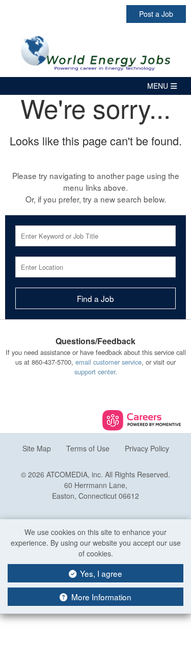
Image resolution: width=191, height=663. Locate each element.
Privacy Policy (147, 448)
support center (94, 371)
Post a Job (156, 14)
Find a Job (95, 298)
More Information (100, 596)
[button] (95, 86)
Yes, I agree (100, 573)
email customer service (108, 362)
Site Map (36, 448)
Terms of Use (88, 448)
